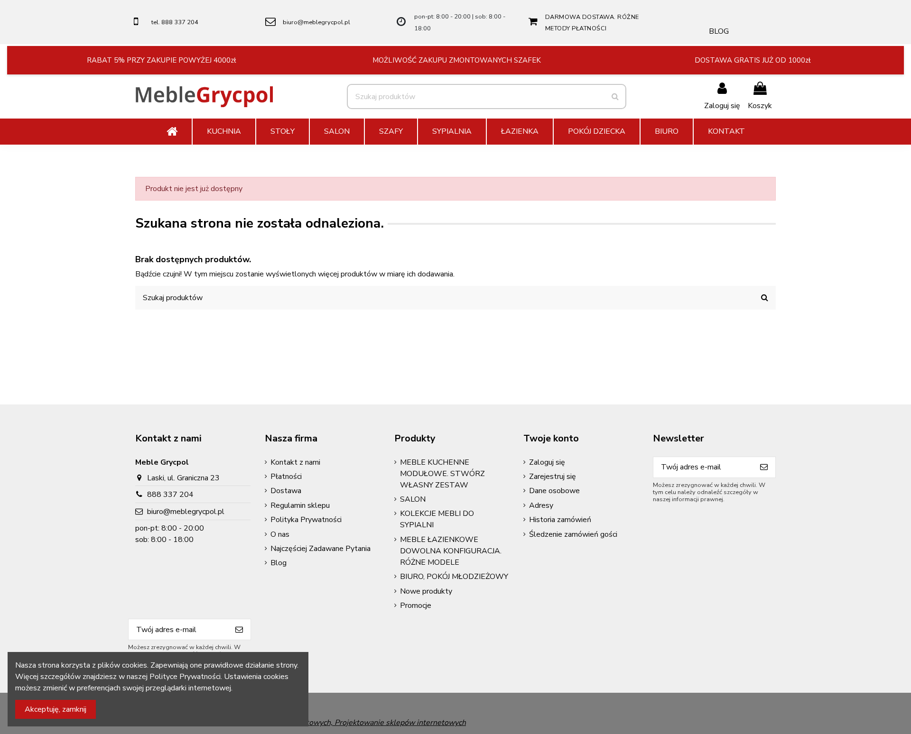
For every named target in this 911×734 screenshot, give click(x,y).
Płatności (286, 476)
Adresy (541, 505)
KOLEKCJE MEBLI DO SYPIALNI (437, 519)
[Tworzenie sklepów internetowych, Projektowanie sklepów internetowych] (335, 722)
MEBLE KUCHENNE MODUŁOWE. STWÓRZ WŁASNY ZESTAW (442, 473)
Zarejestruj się (552, 476)
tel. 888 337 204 (174, 22)
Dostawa (285, 491)
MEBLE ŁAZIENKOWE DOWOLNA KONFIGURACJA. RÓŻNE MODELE (451, 551)
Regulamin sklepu (300, 505)
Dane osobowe (554, 491)
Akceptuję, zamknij (55, 709)
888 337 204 (170, 494)
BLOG (719, 31)
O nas (279, 534)
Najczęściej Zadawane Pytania (320, 548)
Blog (278, 563)
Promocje (415, 605)
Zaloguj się (547, 462)
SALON (413, 499)
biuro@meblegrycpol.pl (316, 22)
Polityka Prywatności (306, 519)
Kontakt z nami (295, 462)
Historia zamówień (560, 519)
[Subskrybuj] (764, 467)
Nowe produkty (426, 591)
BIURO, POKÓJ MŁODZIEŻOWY (454, 576)
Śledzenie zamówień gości (573, 534)
